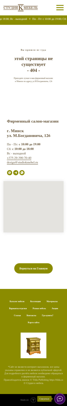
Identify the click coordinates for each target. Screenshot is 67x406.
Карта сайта (33, 322)
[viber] (9, 172)
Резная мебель (39, 308)
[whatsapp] (22, 172)
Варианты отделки (18, 308)
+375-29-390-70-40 (19, 158)
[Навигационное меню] (60, 7)
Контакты (31, 315)
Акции (55, 308)
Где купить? (47, 315)
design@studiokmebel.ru (22, 162)
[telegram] (15, 172)
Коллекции (35, 301)
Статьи (17, 315)
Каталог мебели (17, 301)
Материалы (52, 301)
